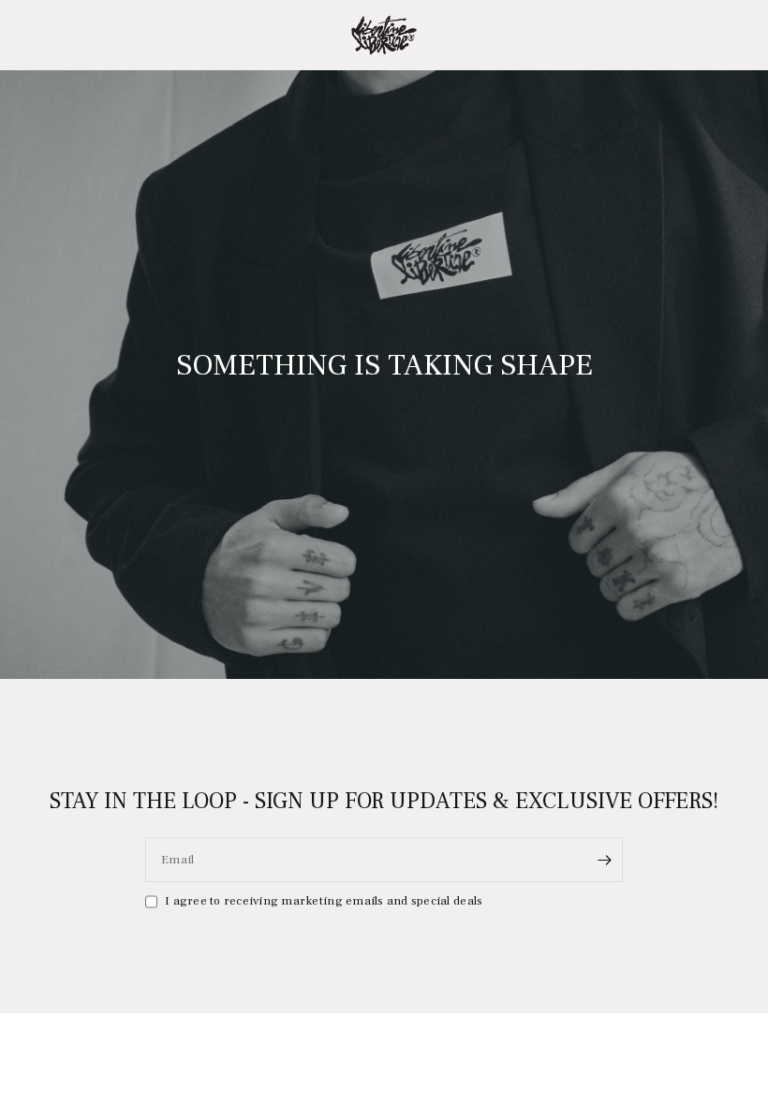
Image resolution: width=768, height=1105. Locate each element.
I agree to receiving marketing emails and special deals (323, 900)
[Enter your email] (604, 859)
